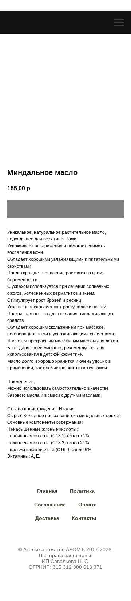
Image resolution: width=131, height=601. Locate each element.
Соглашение (50, 504)
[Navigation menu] (119, 22)
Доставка (47, 518)
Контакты (84, 518)
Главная (47, 491)
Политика (82, 491)
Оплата (87, 504)
